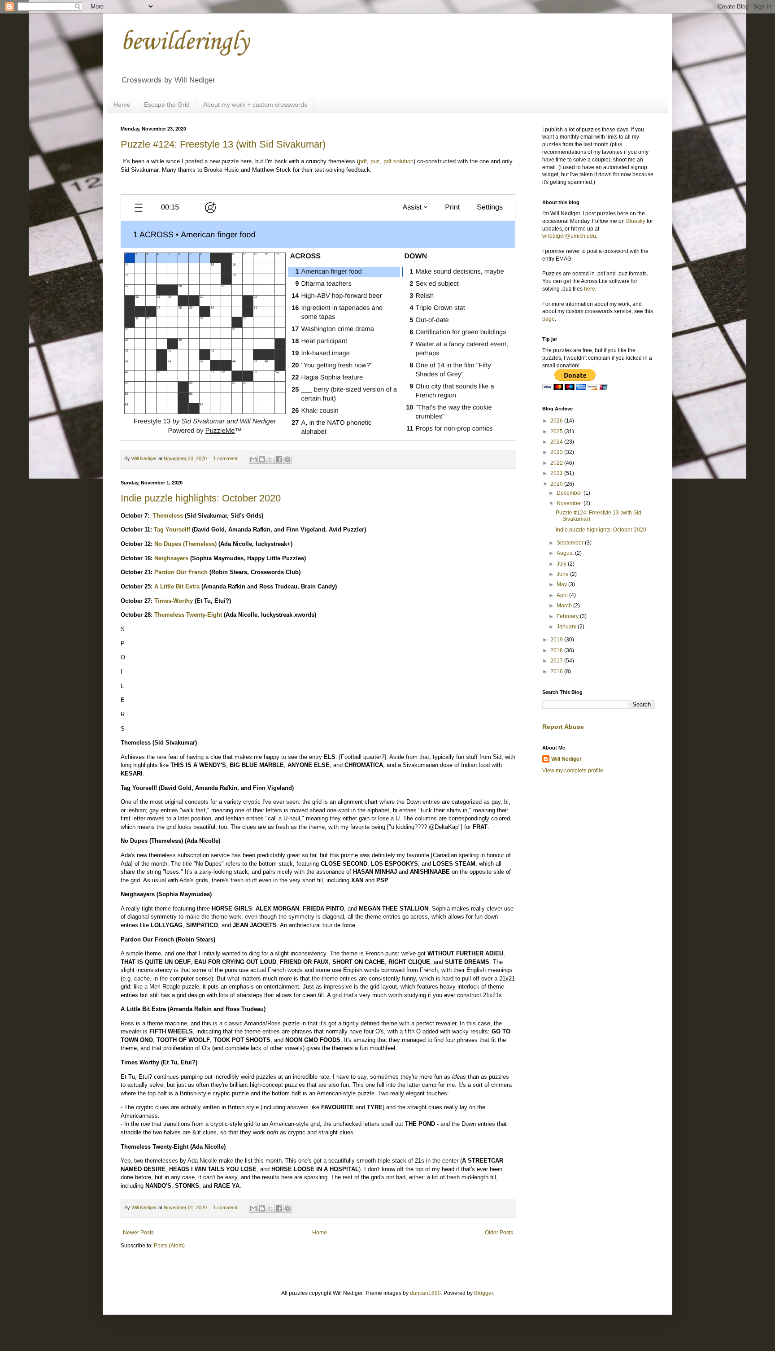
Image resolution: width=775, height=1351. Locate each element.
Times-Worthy (173, 600)
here (589, 289)
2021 (557, 473)
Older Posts (499, 1232)
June (563, 574)
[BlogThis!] (261, 459)
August (566, 553)
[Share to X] (270, 459)
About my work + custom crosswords (255, 104)
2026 (557, 421)
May (562, 584)
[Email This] (253, 459)
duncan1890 (425, 1293)
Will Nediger (566, 759)
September (571, 543)
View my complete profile (572, 770)
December (570, 493)
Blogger (483, 1293)
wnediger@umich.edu (569, 236)
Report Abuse (563, 726)
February (568, 616)
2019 (557, 639)
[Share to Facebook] (278, 459)
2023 (557, 452)
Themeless (168, 515)
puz (375, 161)
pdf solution (398, 161)
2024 (557, 442)
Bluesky (635, 221)
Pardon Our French (181, 572)
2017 (557, 661)
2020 (557, 484)
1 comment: (226, 458)
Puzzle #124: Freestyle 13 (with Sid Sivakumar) (223, 144)
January (567, 626)
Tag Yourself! (172, 529)
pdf (363, 161)
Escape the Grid (167, 104)
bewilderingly (185, 42)
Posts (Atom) (169, 1245)
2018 (557, 650)
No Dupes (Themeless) (185, 543)
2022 (557, 463)
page (548, 319)
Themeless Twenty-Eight (188, 614)
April (563, 595)
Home (122, 104)
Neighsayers (171, 558)
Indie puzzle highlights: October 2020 (201, 498)
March (565, 605)
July (562, 564)
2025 (557, 431)
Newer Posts (138, 1232)
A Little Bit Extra (177, 586)
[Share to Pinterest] (287, 459)
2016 (557, 671)
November (570, 503)
